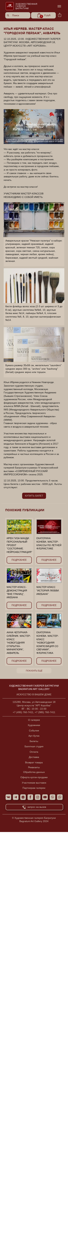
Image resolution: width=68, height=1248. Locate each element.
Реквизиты (34, 767)
